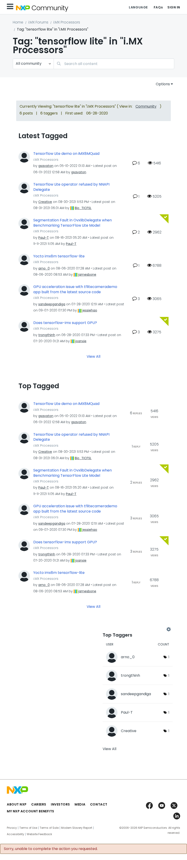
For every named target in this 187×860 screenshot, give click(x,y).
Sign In (173, 7)
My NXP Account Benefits (30, 811)
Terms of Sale (49, 827)
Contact (98, 804)
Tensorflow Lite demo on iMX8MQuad (66, 153)
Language (138, 7)
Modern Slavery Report (76, 827)
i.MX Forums (38, 22)
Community (145, 106)
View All (93, 356)
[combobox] (114, 63)
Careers (38, 804)
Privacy (12, 827)
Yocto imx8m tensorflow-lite (59, 256)
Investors (60, 804)
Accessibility (15, 834)
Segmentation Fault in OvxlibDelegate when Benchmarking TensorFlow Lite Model (72, 223)
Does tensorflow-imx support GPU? (65, 322)
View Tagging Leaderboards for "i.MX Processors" (135, 629)
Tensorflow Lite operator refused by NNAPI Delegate (71, 187)
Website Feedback (39, 834)
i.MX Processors (66, 22)
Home (18, 22)
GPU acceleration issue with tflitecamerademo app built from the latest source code (75, 289)
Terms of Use (28, 827)
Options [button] (163, 84)
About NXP (17, 804)
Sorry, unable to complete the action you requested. (51, 848)
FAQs (158, 7)
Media (80, 804)
